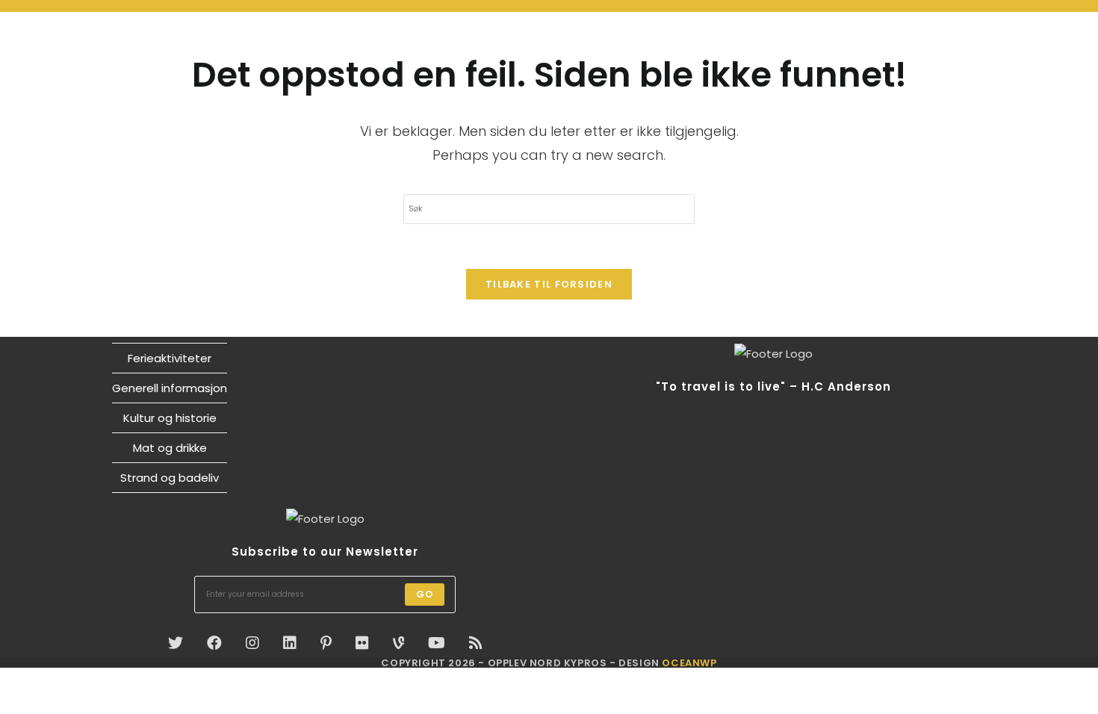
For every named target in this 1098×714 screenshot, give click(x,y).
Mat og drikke (170, 448)
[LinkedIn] (290, 643)
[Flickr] (362, 643)
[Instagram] (252, 643)
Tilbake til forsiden (549, 284)
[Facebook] (214, 643)
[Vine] (398, 643)
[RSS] (476, 643)
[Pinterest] (326, 643)
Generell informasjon (169, 388)
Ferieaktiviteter (169, 358)
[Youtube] (437, 643)
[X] (175, 643)
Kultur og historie (170, 418)
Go (424, 594)
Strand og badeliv (169, 477)
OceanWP (689, 663)
